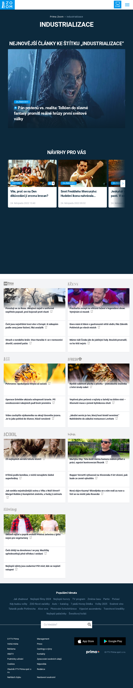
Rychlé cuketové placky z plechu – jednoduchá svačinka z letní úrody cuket (98, 385)
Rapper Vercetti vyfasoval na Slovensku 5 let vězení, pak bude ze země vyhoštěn (98, 477)
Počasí (116, 599)
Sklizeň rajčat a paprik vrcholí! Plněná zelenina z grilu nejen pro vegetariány (33, 536)
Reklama (11, 649)
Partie (106, 599)
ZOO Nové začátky (40, 603)
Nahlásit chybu (14, 677)
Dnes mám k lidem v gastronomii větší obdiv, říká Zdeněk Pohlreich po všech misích (98, 326)
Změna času (94, 599)
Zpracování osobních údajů (49, 659)
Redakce (41, 669)
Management (43, 639)
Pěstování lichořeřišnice (64, 608)
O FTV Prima (13, 639)
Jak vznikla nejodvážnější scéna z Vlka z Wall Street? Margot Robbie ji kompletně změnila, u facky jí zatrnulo (34, 492)
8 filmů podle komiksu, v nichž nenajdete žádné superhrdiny (30, 477)
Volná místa (12, 644)
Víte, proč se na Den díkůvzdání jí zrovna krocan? (29, 193)
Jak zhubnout (20, 599)
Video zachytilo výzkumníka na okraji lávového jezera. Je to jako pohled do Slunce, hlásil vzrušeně (33, 417)
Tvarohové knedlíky (114, 608)
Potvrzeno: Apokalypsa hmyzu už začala (26, 383)
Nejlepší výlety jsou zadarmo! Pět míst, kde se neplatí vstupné (33, 568)
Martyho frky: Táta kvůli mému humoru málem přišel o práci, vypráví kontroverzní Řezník (97, 461)
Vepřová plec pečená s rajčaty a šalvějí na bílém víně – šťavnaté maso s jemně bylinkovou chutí (98, 401)
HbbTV (10, 654)
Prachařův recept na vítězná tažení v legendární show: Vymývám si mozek (97, 310)
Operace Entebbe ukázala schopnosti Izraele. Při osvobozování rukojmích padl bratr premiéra (30, 401)
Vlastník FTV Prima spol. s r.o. (19, 671)
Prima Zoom (56, 16)
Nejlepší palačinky (56, 613)
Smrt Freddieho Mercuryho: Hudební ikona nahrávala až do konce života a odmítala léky (80, 194)
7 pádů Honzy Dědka (82, 603)
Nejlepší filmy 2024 (40, 599)
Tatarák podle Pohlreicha (22, 608)
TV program (78, 599)
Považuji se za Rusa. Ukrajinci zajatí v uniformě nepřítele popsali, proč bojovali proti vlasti (30, 310)
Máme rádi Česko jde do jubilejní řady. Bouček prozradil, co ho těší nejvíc (98, 342)
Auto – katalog (60, 603)
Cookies (11, 664)
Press (39, 644)
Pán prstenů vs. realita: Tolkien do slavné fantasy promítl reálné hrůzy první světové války (51, 113)
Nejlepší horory (61, 599)
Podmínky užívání (15, 659)
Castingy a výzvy (44, 649)
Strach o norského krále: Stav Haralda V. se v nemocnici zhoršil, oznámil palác (34, 342)
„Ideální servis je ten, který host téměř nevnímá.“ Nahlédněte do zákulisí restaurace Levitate (94, 417)
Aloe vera (43, 608)
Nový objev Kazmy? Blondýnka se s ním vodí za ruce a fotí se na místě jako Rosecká (97, 492)
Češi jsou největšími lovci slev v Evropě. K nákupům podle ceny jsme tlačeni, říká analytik (32, 326)
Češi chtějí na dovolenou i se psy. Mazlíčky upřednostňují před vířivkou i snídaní (27, 552)
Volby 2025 (101, 603)
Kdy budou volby (18, 603)
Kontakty (41, 654)
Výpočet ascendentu (90, 608)
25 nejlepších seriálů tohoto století (24, 459)
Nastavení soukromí (46, 677)
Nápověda (41, 664)
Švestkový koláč (77, 613)
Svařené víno (116, 603)
